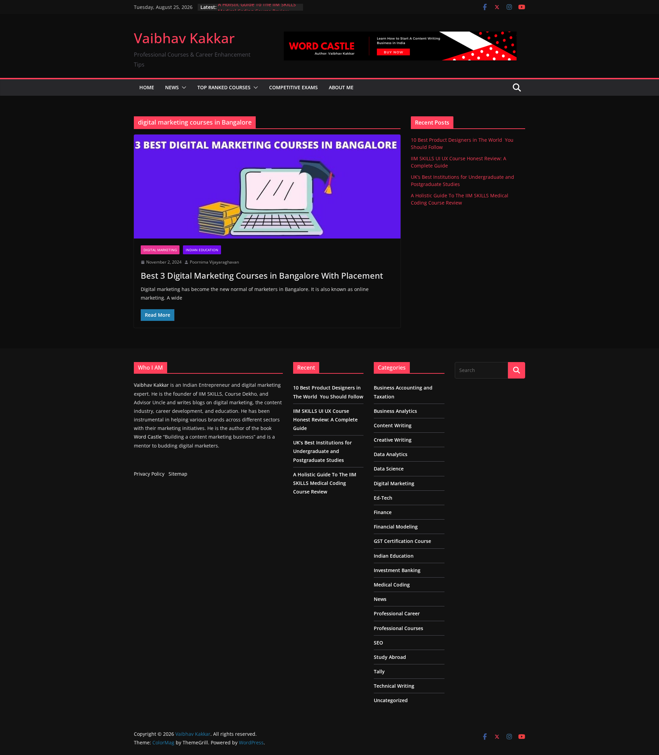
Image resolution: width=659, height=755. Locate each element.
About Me (341, 87)
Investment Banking (397, 570)
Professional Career (397, 613)
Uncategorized (391, 700)
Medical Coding (392, 584)
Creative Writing (393, 440)
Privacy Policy (149, 474)
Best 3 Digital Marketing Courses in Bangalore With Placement (262, 275)
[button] (182, 87)
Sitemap (178, 474)
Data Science (389, 468)
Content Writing (393, 425)
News (172, 87)
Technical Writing (394, 686)
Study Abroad (390, 657)
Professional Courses (398, 628)
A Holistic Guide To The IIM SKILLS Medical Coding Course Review (257, 10)
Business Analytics (395, 411)
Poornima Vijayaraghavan (214, 262)
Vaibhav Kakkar (184, 37)
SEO (378, 642)
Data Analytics (390, 454)
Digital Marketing (160, 249)
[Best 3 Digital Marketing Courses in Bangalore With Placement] (267, 187)
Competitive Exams (293, 87)
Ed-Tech (383, 498)
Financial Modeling (396, 526)
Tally (379, 671)
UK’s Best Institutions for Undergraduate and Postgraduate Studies (322, 451)
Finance (383, 512)
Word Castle (148, 436)
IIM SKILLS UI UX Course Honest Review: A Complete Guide (325, 419)
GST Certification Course (402, 541)
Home (146, 87)
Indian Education (202, 249)
